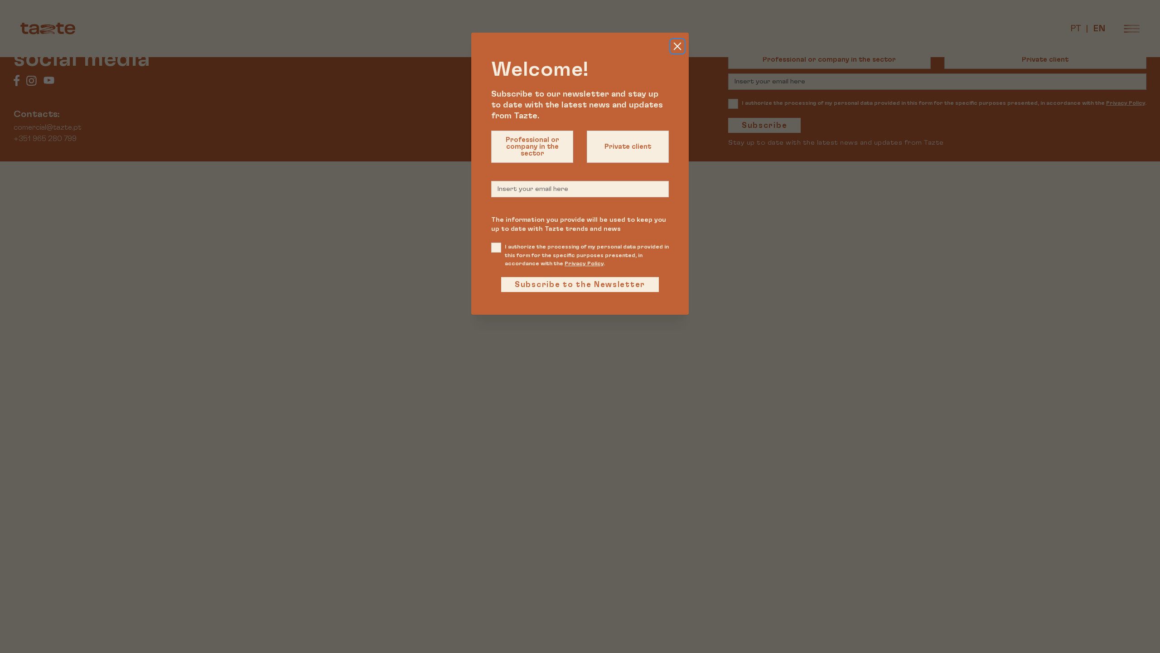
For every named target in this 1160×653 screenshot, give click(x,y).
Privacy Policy (584, 263)
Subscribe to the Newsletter (580, 284)
